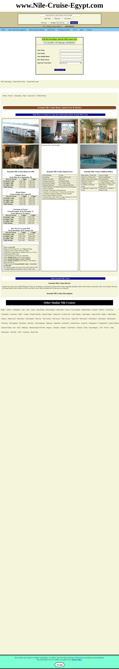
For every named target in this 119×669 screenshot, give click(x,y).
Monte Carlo (12, 318)
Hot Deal (48, 18)
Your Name (41, 50)
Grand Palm (65, 323)
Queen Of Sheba (7, 327)
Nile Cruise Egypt (6, 81)
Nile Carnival (47, 318)
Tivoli (19, 332)
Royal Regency (93, 327)
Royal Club (34, 332)
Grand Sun (13, 314)
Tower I (106, 327)
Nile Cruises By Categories (17, 30)
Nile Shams (22, 323)
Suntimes (63, 327)
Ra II (18, 327)
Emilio (3, 310)
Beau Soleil (60, 310)
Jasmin (27, 314)
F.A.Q (75, 30)
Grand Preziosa (75, 323)
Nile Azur (38, 318)
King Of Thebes (47, 314)
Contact (89, 30)
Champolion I (93, 323)
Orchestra (79, 327)
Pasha (85, 327)
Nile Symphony (40, 323)
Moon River (20, 318)
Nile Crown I (56, 318)
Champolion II (103, 323)
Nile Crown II (66, 318)
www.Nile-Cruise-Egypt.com (59, 5)
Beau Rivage (40, 310)
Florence (101, 310)
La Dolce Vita (66, 314)
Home (3, 30)
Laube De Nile (95, 314)
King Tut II (57, 314)
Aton (27, 310)
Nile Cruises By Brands (36, 30)
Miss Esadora (112, 314)
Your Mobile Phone (43, 56)
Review (10, 96)
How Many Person (43, 59)
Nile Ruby (5, 323)
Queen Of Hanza (114, 323)
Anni (23, 310)
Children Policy (41, 96)
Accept (60, 665)
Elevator (44, 22)
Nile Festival (83, 318)
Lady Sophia (86, 314)
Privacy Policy (77, 660)
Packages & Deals (64, 30)
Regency (49, 327)
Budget (53, 23)
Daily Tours (51, 30)
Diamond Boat (86, 310)
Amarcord (84, 323)
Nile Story (31, 323)
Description (18, 96)
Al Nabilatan (16, 310)
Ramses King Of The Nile (37, 327)
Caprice (67, 310)
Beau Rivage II (50, 310)
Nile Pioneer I (93, 318)
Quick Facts (31, 96)
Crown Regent (75, 310)
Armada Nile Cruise (33, 81)
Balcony (58, 18)
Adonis (9, 310)
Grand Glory (110, 310)
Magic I (104, 314)
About (82, 30)
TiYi (101, 327)
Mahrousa (25, 327)
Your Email (41, 53)
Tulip (112, 327)
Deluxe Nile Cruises (19, 81)
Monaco (4, 318)
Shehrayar (49, 323)
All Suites (67, 18)
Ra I (14, 327)
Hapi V (21, 314)
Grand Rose (5, 314)
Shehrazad (57, 323)
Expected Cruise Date (44, 63)
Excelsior (95, 310)
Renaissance (5, 332)
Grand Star (26, 332)
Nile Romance (111, 318)
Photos (5, 96)
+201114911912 (69, 26)
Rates (24, 96)
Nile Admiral (30, 318)
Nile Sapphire (13, 323)
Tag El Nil (75, 318)
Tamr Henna (71, 327)
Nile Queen (102, 318)
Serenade (56, 327)
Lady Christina (76, 314)
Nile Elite (13, 332)
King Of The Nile (35, 314)
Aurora (33, 310)
